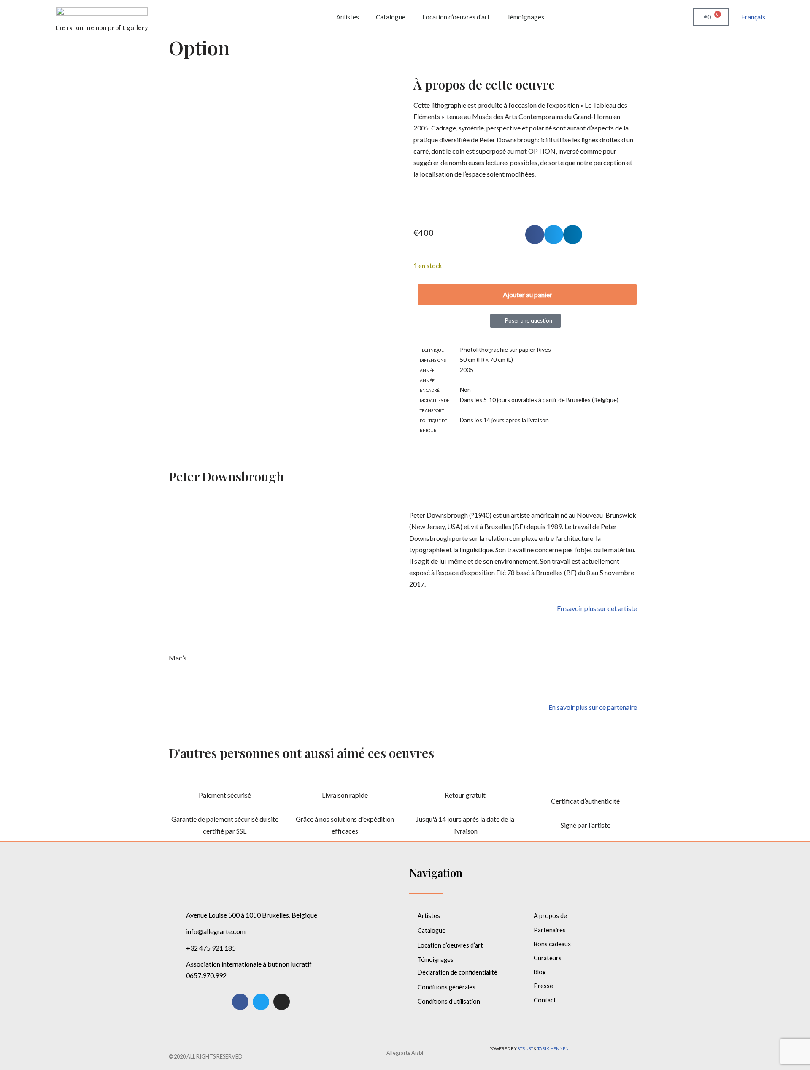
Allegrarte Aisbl (404, 1052)
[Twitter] (261, 1002)
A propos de (550, 915)
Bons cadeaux (552, 944)
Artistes (347, 17)
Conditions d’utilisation (449, 1001)
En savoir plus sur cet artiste (597, 608)
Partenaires (550, 930)
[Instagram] (281, 1002)
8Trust (525, 1048)
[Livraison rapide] (345, 778)
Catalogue (390, 17)
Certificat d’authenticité (585, 801)
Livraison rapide (345, 795)
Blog (540, 971)
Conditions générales (446, 987)
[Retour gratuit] (465, 778)
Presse (543, 985)
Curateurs (548, 957)
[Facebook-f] (240, 1002)
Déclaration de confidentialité (457, 972)
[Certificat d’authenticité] (585, 784)
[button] (534, 234)
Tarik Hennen (553, 1048)
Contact (545, 1000)
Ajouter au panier (527, 295)
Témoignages (525, 17)
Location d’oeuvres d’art (456, 17)
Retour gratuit (465, 795)
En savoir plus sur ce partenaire (592, 707)
